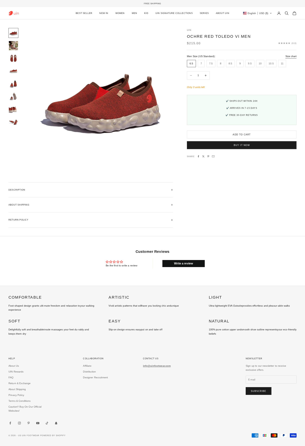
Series (204, 13)
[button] (257, 13)
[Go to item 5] (13, 84)
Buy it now (242, 145)
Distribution (89, 371)
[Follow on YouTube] (38, 423)
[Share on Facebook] (198, 156)
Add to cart (242, 134)
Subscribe (258, 391)
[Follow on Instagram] (19, 423)
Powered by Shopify (53, 435)
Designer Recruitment (95, 377)
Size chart (291, 56)
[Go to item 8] (13, 122)
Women (120, 13)
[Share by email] (213, 156)
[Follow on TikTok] (47, 423)
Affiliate (87, 365)
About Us (13, 365)
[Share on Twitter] (203, 156)
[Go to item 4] (13, 71)
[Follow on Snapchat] (56, 423)
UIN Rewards (16, 371)
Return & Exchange (19, 383)
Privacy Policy (16, 395)
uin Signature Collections (174, 13)
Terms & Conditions (19, 400)
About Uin (222, 13)
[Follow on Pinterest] (28, 423)
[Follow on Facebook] (10, 423)
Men (134, 13)
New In (103, 13)
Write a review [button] (183, 263)
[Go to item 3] (13, 58)
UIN (189, 30)
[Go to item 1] (13, 33)
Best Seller (84, 13)
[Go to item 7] (13, 109)
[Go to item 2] (13, 46)
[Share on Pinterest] (208, 156)
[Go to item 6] (13, 96)
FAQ (10, 377)
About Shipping (17, 389)
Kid (146, 13)
